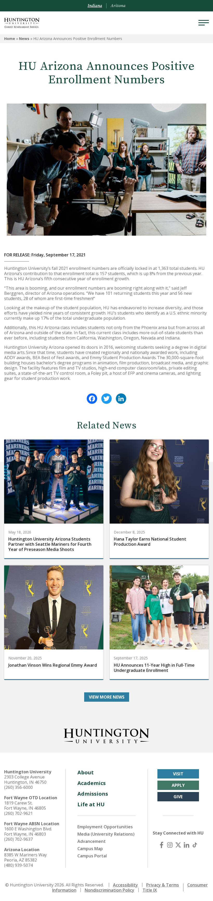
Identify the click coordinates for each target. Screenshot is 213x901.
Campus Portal (92, 856)
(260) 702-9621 (18, 813)
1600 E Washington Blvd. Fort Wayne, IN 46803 (28, 831)
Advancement (91, 841)
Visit (178, 774)
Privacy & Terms (162, 885)
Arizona (118, 5)
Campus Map (90, 848)
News (24, 38)
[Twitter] (106, 398)
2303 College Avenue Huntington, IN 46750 (25, 779)
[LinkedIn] (121, 398)
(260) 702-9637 (18, 839)
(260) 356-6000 (18, 787)
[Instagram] (170, 845)
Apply (178, 785)
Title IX (150, 890)
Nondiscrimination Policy (109, 890)
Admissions (92, 793)
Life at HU (91, 804)
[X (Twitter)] (178, 845)
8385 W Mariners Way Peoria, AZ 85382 (25, 857)
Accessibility (125, 885)
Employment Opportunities (105, 827)
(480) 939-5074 (18, 865)
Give (178, 797)
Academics (91, 783)
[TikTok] (195, 845)
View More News (106, 697)
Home (9, 38)
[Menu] (203, 22)
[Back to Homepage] (106, 735)
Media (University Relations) (106, 834)
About (85, 772)
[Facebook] (92, 398)
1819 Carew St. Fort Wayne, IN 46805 (25, 805)
